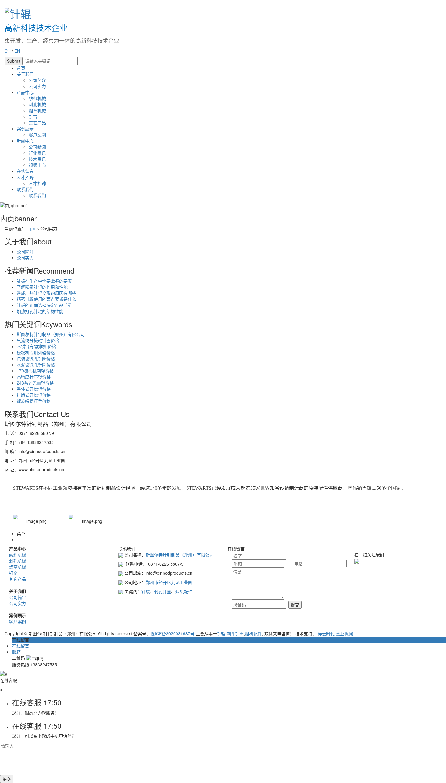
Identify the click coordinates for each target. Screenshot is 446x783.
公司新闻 (37, 147)
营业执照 (344, 633)
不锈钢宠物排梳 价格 (36, 346)
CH (8, 51)
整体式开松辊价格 (34, 389)
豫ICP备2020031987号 (172, 633)
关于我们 (25, 74)
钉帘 (33, 116)
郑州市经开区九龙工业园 (169, 582)
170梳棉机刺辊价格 (35, 371)
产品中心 (25, 92)
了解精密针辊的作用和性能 (42, 287)
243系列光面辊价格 (35, 383)
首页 (21, 68)
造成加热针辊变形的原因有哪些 (46, 293)
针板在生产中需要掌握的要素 (44, 281)
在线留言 (25, 171)
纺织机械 (37, 98)
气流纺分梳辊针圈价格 (38, 340)
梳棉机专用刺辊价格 (36, 352)
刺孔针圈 (162, 591)
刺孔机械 (37, 104)
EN (17, 51)
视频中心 (37, 165)
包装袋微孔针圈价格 (36, 358)
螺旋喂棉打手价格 (34, 401)
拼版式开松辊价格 (34, 395)
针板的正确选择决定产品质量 (44, 305)
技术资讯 (37, 159)
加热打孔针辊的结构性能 (40, 311)
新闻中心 (25, 141)
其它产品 (37, 122)
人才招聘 (25, 177)
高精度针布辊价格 (34, 377)
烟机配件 (183, 591)
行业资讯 (37, 153)
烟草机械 (37, 110)
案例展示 (25, 129)
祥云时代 (326, 633)
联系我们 (25, 189)
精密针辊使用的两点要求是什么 (46, 299)
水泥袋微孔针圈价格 (36, 364)
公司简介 (37, 80)
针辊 (145, 591)
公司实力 (37, 86)
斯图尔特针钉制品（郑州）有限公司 (51, 334)
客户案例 (37, 135)
